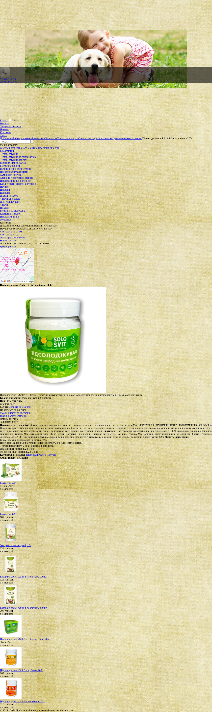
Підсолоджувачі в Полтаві (41, 454)
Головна (4, 123)
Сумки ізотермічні (10, 174)
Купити (4, 406)
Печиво (4, 186)
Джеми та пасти (9, 195)
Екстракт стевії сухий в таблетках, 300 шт (23, 607)
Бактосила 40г (8, 483)
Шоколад (5, 192)
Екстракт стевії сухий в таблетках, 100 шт (23, 576)
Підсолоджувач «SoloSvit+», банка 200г (22, 701)
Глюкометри (7, 150)
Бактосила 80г (8, 514)
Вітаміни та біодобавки (13, 210)
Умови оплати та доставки (15, 412)
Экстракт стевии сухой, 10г (15, 545)
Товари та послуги (10, 126)
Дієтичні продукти (10, 201)
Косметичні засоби (10, 213)
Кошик (4, 120)
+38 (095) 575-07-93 (11, 231)
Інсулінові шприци (10, 165)
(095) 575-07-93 (8, 79)
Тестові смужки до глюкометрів (18, 156)
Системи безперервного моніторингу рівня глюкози (29, 147)
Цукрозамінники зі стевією (15, 180)
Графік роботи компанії (13, 415)
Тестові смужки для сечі (13, 159)
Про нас (4, 129)
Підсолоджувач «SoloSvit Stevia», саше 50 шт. (25, 639)
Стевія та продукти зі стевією (16, 177)
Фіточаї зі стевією (10, 198)
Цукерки (5, 189)
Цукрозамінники (9, 216)
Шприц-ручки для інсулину (15, 168)
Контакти (5, 132)
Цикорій (4, 207)
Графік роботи (8, 246)
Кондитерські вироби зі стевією (18, 183)
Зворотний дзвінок (20, 406)
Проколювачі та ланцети (14, 171)
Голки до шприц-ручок (13, 162)
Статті (3, 135)
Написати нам (8, 240)
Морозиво (5, 219)
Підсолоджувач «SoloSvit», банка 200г (21, 670)
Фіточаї (4, 204)
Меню (15, 120)
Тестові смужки (9, 153)
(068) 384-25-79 (8, 81)
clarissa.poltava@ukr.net (13, 237)
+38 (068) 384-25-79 (11, 234)
